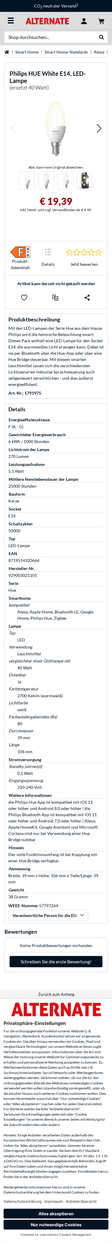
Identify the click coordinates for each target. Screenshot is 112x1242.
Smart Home (27, 51)
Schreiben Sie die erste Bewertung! (56, 961)
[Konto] (84, 20)
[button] (13, 128)
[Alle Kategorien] (10, 20)
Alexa (99, 51)
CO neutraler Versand (56, 5)
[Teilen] (87, 297)
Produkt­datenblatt (20, 264)
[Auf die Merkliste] (24, 297)
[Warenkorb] (101, 20)
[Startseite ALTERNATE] (47, 20)
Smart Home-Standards (66, 51)
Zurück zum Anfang (56, 994)
